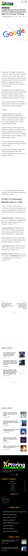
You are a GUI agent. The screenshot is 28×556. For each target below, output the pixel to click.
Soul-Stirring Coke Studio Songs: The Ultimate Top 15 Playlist (10, 439)
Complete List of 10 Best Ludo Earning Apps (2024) (11, 430)
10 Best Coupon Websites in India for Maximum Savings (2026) (10, 414)
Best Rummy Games (8, 528)
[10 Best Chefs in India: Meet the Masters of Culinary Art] (23, 448)
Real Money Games (8, 525)
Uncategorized (5, 7)
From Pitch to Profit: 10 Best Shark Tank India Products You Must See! (11, 422)
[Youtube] (17, 475)
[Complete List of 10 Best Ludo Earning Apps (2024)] (23, 431)
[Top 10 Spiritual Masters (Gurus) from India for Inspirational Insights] (22, 354)
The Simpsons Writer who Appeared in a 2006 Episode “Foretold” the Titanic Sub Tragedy (10, 362)
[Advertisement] (14, 57)
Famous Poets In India (9, 517)
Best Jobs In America (9, 520)
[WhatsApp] (18, 20)
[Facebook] (8, 20)
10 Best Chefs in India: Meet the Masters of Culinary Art (11, 447)
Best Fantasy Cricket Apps (10, 531)
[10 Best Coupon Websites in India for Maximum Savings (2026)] (23, 415)
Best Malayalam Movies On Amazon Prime (14, 511)
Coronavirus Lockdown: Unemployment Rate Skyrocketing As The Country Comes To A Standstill (21, 306)
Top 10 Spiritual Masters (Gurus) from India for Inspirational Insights (9, 354)
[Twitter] (11, 20)
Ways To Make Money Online (11, 523)
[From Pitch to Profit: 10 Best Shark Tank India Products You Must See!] (23, 423)
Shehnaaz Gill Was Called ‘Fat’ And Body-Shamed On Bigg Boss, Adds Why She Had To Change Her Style (10, 371)
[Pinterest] (15, 20)
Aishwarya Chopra (7, 16)
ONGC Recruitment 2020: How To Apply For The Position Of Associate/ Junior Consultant (7, 305)
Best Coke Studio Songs (10, 514)
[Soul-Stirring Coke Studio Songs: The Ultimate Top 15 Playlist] (23, 440)
